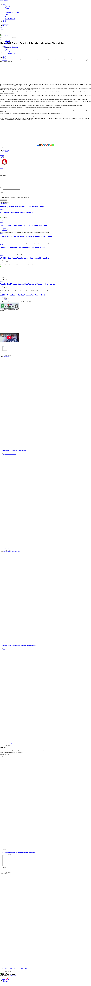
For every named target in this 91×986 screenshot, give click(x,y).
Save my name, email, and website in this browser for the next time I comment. (15, 197)
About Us (4, 22)
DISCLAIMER (5, 981)
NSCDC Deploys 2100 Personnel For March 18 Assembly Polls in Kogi (26, 236)
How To (4, 21)
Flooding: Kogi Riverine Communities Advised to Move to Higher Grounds (27, 284)
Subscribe (2, 29)
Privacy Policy (5, 982)
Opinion (4, 20)
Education (8, 10)
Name (1, 190)
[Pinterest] (47, 145)
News (3, 4)
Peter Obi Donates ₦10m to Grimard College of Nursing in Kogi (15, 968)
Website (1, 195)
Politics (7, 6)
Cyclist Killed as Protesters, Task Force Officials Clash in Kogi (14, 352)
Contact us (4, 25)
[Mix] (51, 145)
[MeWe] (49, 145)
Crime (7, 8)
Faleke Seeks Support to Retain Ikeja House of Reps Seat (14, 450)
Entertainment (10, 19)
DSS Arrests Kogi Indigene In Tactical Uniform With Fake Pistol (15, 742)
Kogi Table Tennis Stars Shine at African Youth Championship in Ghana (16, 869)
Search (13, 37)
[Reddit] (42, 145)
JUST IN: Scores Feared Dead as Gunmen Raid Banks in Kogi (22, 295)
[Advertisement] (45, 73)
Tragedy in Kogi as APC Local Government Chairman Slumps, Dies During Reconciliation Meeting (22, 547)
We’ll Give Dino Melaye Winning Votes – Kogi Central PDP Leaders (24, 258)
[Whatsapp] (53, 145)
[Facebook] (38, 145)
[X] (40, 145)
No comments (4, 230)
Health (7, 14)
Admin (4, 46)
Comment (2, 187)
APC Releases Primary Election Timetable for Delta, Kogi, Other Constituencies (18, 852)
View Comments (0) (4, 202)
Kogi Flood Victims (5, 150)
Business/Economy (12, 12)
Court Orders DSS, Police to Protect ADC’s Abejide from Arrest (23, 225)
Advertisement (5, 24)
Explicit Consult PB (12, 975)
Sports (7, 16)
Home (3, 3)
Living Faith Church (6, 151)
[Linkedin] (44, 145)
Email (1, 192)
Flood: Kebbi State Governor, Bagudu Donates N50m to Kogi (22, 247)
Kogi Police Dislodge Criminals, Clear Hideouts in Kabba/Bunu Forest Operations (19, 645)
